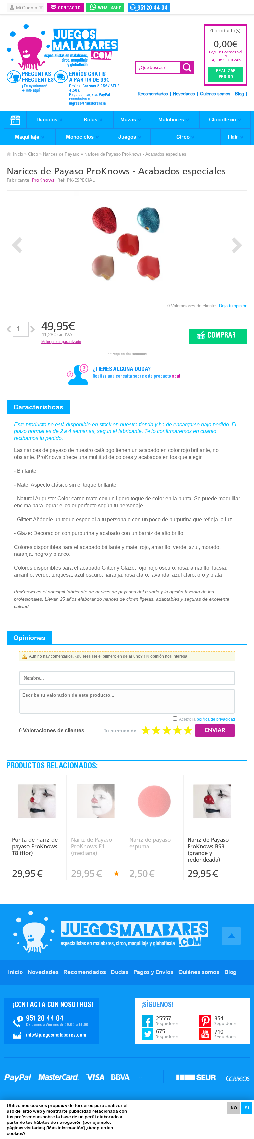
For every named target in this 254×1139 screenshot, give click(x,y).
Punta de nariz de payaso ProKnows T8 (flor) (35, 846)
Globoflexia (222, 119)
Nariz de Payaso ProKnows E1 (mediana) (91, 846)
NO (234, 1107)
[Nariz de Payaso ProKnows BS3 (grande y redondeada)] (212, 802)
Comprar (221, 336)
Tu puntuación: (121, 730)
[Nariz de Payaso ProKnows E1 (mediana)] (95, 802)
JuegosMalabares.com (62, 47)
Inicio (18, 154)
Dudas (119, 972)
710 (225, 1034)
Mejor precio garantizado (61, 342)
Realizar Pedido (225, 74)
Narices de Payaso (61, 154)
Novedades (184, 94)
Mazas (128, 119)
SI (247, 1107)
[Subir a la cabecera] (231, 936)
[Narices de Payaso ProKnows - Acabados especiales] (127, 244)
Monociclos (80, 137)
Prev (17, 245)
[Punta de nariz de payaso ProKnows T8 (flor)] (37, 802)
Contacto (69, 8)
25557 (167, 1021)
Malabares (171, 119)
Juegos (127, 137)
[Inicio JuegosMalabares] (15, 120)
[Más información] (65, 1127)
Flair (233, 137)
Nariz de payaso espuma (150, 843)
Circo (183, 137)
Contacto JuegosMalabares (51, 1021)
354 (225, 1021)
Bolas (90, 119)
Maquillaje (27, 137)
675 (167, 1034)
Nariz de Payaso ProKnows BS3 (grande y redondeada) (208, 850)
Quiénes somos (215, 94)
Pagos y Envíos (153, 972)
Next (237, 245)
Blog (239, 94)
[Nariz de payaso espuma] (153, 802)
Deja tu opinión (233, 305)
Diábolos (46, 119)
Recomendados (153, 94)
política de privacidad (216, 719)
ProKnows (43, 180)
